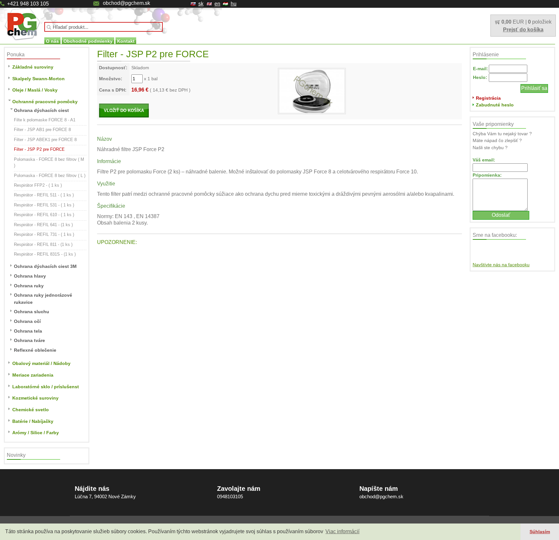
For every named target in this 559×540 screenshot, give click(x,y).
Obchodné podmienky (88, 41)
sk (200, 3)
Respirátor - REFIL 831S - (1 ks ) (45, 254)
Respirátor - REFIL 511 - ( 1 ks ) (44, 195)
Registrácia (488, 98)
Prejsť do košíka (523, 29)
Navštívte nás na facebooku (501, 264)
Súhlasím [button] (540, 531)
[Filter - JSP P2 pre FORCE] (312, 90)
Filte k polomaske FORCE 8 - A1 (44, 119)
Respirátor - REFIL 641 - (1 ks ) (43, 224)
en (217, 3)
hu (233, 3)
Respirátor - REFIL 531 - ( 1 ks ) (44, 205)
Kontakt (126, 41)
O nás (52, 41)
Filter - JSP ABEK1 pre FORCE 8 (45, 139)
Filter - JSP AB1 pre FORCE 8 (42, 129)
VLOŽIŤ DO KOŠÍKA (124, 110)
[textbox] (103, 27)
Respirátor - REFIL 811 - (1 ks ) (43, 244)
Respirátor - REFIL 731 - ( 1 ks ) (44, 234)
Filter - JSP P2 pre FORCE (39, 149)
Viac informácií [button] (342, 531)
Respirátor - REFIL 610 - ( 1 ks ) (44, 214)
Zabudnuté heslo (495, 104)
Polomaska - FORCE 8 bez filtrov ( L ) (49, 175)
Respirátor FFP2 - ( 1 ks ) (38, 185)
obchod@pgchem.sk (126, 3)
